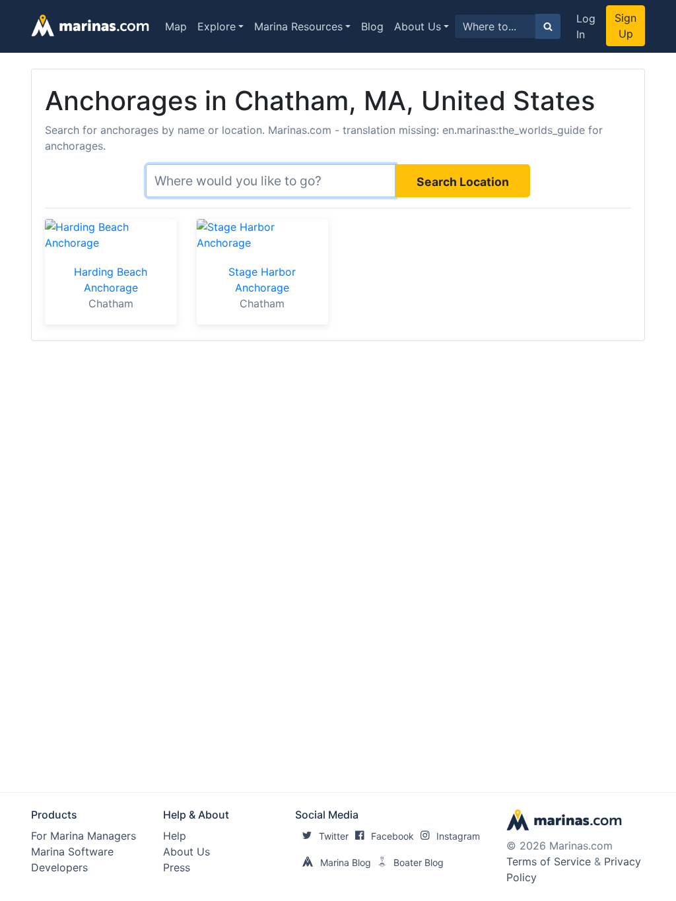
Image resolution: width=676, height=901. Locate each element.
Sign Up (625, 25)
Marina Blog (345, 862)
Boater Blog (418, 862)
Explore (216, 26)
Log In (585, 26)
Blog (372, 26)
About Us (417, 26)
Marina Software (72, 851)
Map (176, 26)
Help (174, 835)
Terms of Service (548, 861)
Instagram (458, 836)
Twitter (334, 836)
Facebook (392, 836)
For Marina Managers (83, 835)
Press (176, 867)
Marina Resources (298, 26)
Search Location (463, 182)
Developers (59, 867)
